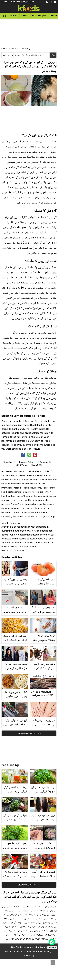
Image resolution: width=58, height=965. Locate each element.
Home (8, 951)
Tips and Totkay (26, 462)
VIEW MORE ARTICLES (28, 733)
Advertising (29, 955)
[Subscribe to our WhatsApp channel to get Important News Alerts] (52, 942)
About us (18, 951)
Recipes (13, 15)
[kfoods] (29, 8)
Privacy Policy (44, 951)
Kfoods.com (41, 947)
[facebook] (47, 2)
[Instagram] (51, 2)
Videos (25, 15)
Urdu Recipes (39, 15)
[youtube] (54, 2)
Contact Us (30, 951)
